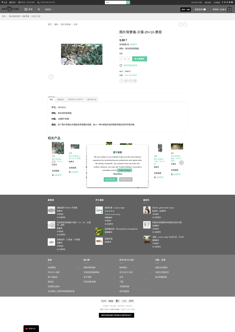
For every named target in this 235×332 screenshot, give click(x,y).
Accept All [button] (110, 179)
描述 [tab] (51, 99)
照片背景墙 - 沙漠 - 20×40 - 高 (159, 161)
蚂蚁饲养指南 (89, 267)
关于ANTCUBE (196, 2)
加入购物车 (140, 59)
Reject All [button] (126, 179)
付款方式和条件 (162, 272)
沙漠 (75, 24)
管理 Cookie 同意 (128, 309)
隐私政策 (113, 306)
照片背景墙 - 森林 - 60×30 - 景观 (176, 158)
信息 (4, 16)
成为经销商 (124, 291)
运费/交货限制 (161, 267)
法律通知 (217, 2)
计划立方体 (35, 16)
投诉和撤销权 (161, 277)
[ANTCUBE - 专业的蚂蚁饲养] (10, 9)
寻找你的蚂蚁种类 (91, 272)
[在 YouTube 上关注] (232, 2)
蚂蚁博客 (25, 16)
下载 (121, 282)
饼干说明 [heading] (117, 152)
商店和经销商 (14, 16)
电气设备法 (53, 277)
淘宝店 (48, 9)
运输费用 (133, 44)
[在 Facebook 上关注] (222, 2)
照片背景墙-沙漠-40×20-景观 (75, 157)
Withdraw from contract (116, 315)
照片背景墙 (66, 24)
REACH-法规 (53, 272)
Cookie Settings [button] (124, 170)
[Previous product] (185, 24)
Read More (117, 174)
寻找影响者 (124, 286)
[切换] (78, 267)
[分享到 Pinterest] (135, 81)
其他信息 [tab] (60, 99)
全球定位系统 (53, 286)
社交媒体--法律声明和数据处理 (61, 291)
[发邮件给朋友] (131, 81)
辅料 (56, 24)
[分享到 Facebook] (122, 81)
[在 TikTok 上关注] (227, 2)
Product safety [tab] (75, 99)
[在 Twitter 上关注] (229, 2)
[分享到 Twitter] (126, 81)
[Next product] (180, 24)
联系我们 (208, 2)
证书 (121, 277)
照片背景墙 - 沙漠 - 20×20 (57, 160)
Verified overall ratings (112, 214)
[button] (28, 9)
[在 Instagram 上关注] (225, 2)
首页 (50, 24)
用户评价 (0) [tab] (91, 99)
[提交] (128, 2)
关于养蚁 (87, 277)
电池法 (51, 282)
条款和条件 (121, 306)
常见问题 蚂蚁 (90, 282)
